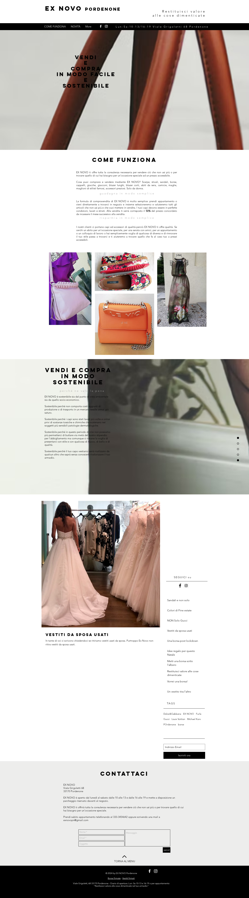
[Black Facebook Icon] (180, 585)
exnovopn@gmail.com (75, 820)
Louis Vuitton (178, 719)
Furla (198, 713)
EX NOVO (83, 8)
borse (181, 724)
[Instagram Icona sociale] (186, 585)
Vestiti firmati (128, 878)
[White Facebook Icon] (101, 26)
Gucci (166, 719)
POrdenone (169, 724)
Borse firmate (114, 878)
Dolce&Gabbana (172, 713)
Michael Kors (194, 719)
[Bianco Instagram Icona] (106, 26)
